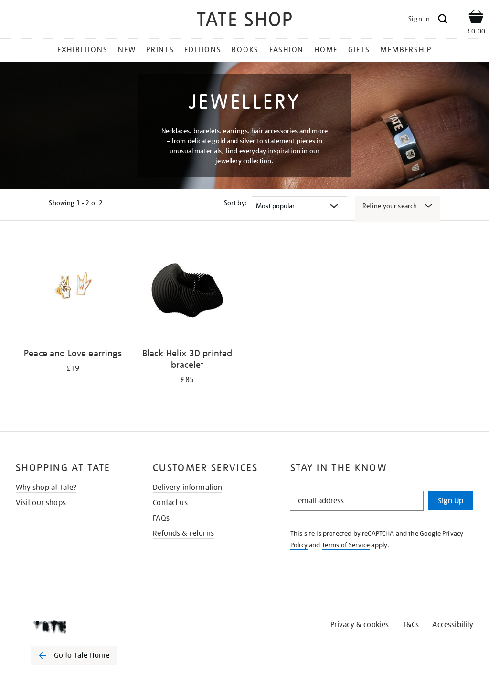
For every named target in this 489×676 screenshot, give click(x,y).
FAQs (161, 518)
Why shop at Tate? (46, 487)
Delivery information (187, 487)
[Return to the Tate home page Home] (244, 21)
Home (326, 50)
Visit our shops (41, 503)
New (127, 50)
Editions (202, 50)
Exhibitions (82, 50)
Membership (406, 50)
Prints (160, 50)
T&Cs (411, 625)
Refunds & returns (183, 533)
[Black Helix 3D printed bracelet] (187, 291)
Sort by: (235, 203)
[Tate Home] (80, 626)
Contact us (170, 503)
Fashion (286, 50)
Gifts (359, 50)
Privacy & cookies (359, 625)
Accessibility (452, 625)
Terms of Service (346, 545)
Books (245, 50)
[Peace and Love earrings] (73, 291)
